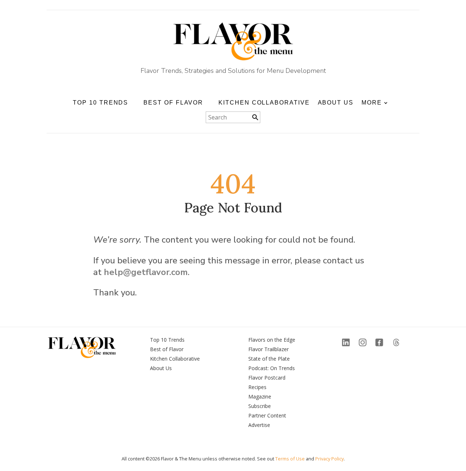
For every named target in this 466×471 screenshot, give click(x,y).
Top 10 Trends (167, 339)
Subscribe (259, 406)
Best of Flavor (166, 349)
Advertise (259, 424)
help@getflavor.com (146, 272)
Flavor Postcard (266, 377)
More (372, 102)
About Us (336, 102)
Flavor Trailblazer (268, 349)
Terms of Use (290, 458)
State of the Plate (269, 358)
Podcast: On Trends (271, 368)
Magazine (259, 396)
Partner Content (267, 415)
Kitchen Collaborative (263, 102)
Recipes (257, 387)
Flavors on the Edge (271, 339)
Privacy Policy (329, 458)
